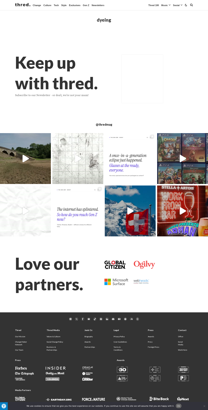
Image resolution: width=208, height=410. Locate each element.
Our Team (19, 350)
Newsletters (98, 5)
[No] (204, 406)
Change (37, 5)
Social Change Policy (55, 342)
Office (180, 336)
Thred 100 (153, 5)
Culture (47, 5)
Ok (178, 406)
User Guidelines (120, 342)
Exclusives (74, 5)
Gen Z (86, 5)
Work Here (182, 350)
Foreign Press (153, 347)
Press (150, 342)
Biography (89, 336)
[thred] (22, 5)
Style (64, 5)
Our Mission (20, 336)
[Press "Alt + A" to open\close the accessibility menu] (4, 406)
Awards (88, 342)
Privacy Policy (119, 336)
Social (176, 5)
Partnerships (90, 347)
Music (164, 5)
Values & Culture (53, 336)
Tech (56, 5)
